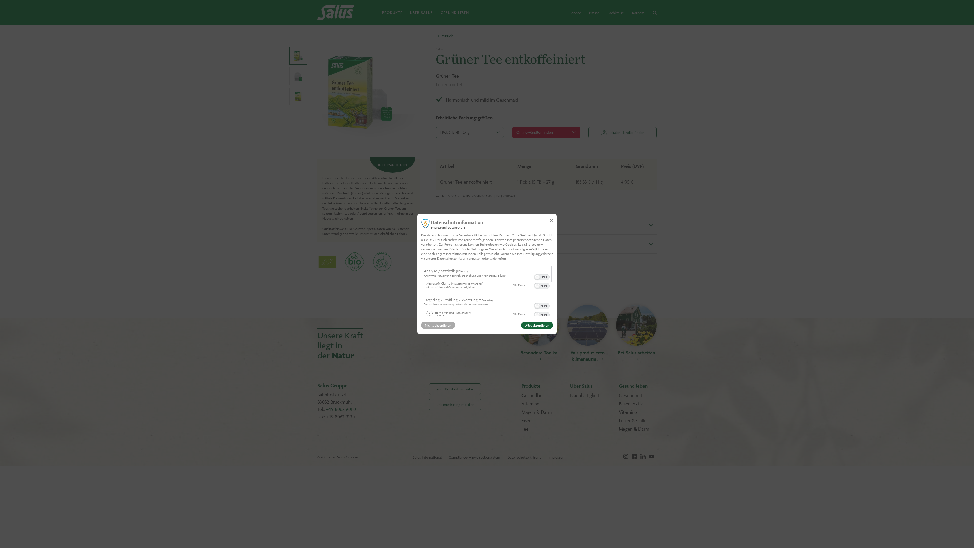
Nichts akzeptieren (438, 325)
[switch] (542, 276)
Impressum (438, 227)
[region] (487, 291)
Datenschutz (456, 227)
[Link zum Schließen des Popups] (551, 220)
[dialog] (487, 274)
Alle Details (520, 285)
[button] (537, 277)
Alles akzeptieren (537, 325)
